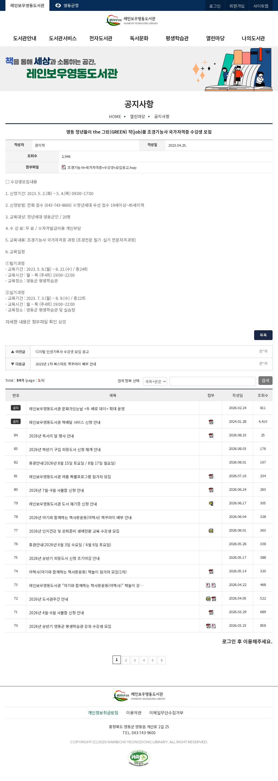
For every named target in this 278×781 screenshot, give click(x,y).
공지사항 (161, 116)
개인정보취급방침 (103, 712)
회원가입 (237, 6)
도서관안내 (24, 38)
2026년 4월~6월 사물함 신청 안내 (56, 613)
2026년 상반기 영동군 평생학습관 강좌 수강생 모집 (70, 626)
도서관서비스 (63, 38)
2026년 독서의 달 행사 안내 (51, 436)
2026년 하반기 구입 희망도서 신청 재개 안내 (65, 449)
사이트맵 (260, 6)
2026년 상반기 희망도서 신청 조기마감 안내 (64, 558)
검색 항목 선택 (128, 380)
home (115, 116)
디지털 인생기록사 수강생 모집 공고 (62, 351)
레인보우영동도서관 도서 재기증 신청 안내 (63, 504)
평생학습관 (177, 38)
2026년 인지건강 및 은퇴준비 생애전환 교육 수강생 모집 (74, 531)
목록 (263, 335)
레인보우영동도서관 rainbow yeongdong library (139, 20)
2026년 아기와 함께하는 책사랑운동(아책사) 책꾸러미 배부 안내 (80, 517)
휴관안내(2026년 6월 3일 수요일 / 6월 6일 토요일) (70, 545)
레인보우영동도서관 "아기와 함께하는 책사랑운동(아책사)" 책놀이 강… (86, 586)
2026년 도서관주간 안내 (48, 599)
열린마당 (215, 38)
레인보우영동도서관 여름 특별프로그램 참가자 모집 (70, 477)
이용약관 (133, 712)
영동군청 (71, 5)
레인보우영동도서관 (27, 5)
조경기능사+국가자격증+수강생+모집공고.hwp (102, 167)
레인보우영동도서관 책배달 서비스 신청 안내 (64, 422)
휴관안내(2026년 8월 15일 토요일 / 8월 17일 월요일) (72, 463)
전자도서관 (100, 38)
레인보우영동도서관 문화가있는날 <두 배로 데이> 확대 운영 (77, 409)
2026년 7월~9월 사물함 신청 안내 (56, 490)
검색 (265, 380)
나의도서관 (253, 38)
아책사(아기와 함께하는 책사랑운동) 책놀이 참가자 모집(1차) (78, 572)
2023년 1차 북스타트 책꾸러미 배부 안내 (66, 363)
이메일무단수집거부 (166, 712)
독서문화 (139, 38)
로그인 (215, 6)
